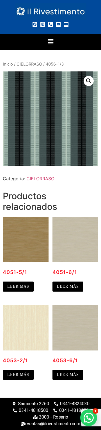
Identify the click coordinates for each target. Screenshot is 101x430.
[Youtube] (66, 24)
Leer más (18, 286)
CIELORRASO (29, 64)
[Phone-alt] (50, 24)
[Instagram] (42, 24)
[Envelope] (58, 24)
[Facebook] (35, 24)
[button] (50, 42)
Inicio (8, 64)
